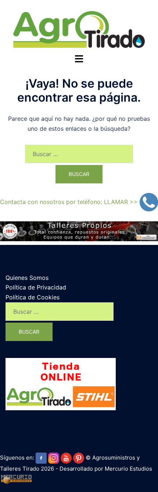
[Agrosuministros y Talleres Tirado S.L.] (78, 28)
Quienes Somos (27, 277)
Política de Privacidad (36, 287)
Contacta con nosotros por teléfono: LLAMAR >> (70, 201)
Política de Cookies (33, 297)
